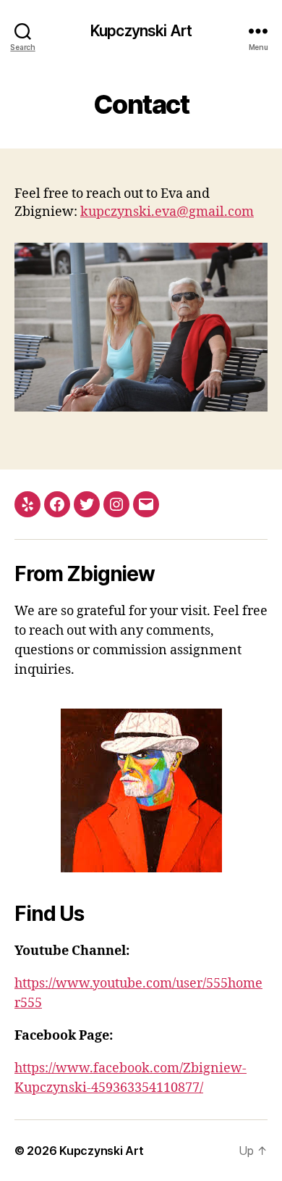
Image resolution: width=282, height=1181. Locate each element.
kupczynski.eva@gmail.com (167, 212)
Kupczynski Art (141, 30)
